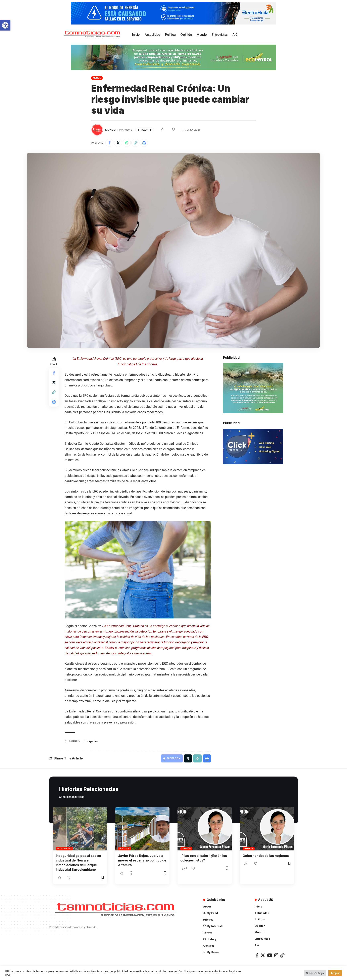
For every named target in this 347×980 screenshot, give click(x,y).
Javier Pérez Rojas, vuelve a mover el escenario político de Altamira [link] (142, 860)
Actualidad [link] (64, 848)
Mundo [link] (97, 77)
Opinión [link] (186, 848)
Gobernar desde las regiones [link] (266, 856)
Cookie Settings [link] (315, 973)
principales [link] (90, 741)
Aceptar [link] (335, 973)
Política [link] (124, 848)
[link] (5, 25)
